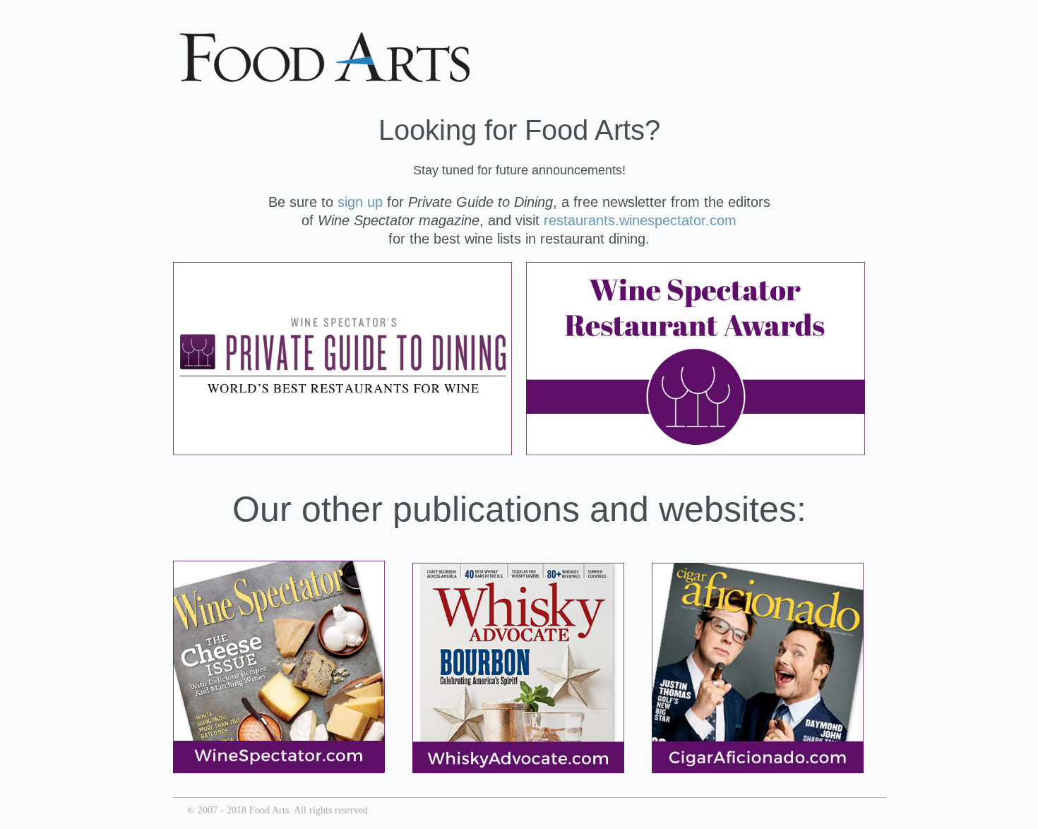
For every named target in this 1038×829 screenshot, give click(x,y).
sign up (360, 202)
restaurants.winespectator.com (640, 220)
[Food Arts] (325, 73)
